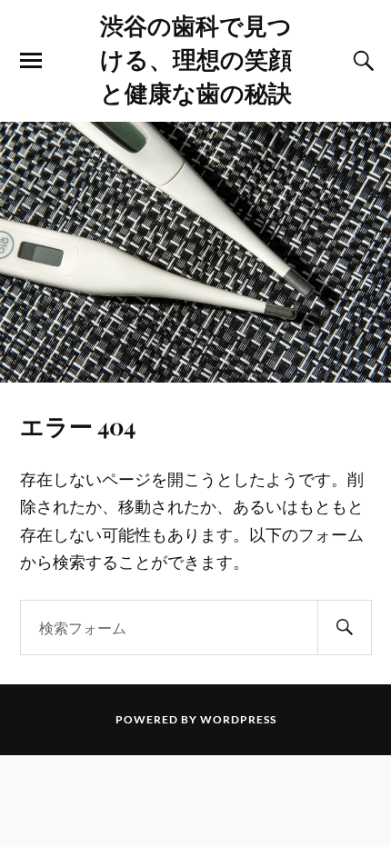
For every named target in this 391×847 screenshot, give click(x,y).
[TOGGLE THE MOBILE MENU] (31, 60)
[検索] (344, 627)
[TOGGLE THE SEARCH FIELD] (361, 60)
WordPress (238, 719)
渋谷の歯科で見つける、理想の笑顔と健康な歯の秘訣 (196, 58)
